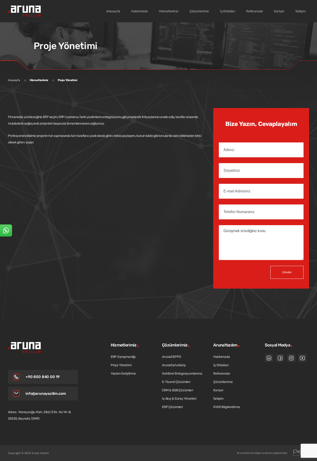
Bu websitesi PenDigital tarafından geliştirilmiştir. (262, 453)
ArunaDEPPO (171, 357)
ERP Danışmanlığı (123, 357)
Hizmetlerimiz (39, 80)
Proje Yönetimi (67, 80)
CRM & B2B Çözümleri (177, 390)
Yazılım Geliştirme (123, 373)
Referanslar (221, 373)
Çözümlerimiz (223, 382)
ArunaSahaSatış (174, 365)
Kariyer (218, 390)
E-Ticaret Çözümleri (176, 382)
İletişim (218, 399)
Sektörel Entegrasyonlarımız (182, 373)
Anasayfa (14, 80)
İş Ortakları (220, 365)
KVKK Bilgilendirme (226, 407)
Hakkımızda (221, 357)
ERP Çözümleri (172, 407)
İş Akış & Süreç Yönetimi (179, 399)
